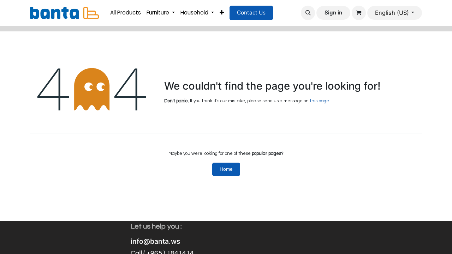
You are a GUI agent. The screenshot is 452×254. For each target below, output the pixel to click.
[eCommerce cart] (359, 13)
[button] (308, 13)
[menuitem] (125, 13)
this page (319, 100)
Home (226, 169)
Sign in (333, 12)
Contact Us (251, 12)
